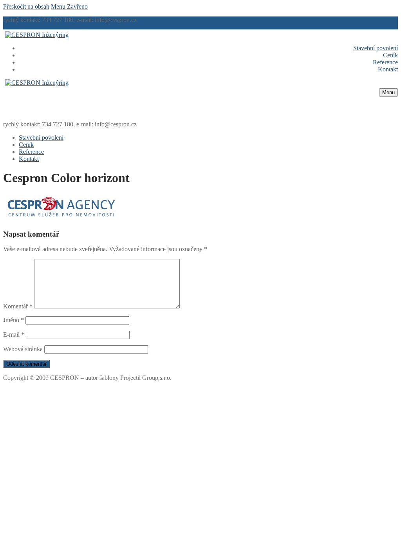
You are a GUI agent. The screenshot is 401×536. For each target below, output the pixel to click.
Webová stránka (23, 349)
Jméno (13, 320)
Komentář (18, 306)
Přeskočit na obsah (26, 6)
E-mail (13, 334)
